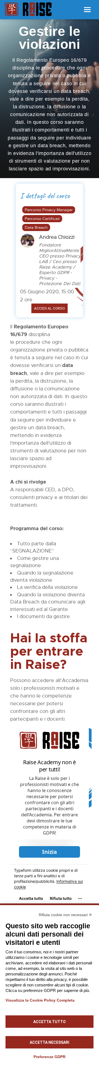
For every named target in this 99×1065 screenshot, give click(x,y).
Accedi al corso (49, 308)
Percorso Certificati (42, 218)
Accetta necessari (49, 1042)
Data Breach (36, 227)
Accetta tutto (49, 1022)
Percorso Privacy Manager (49, 209)
